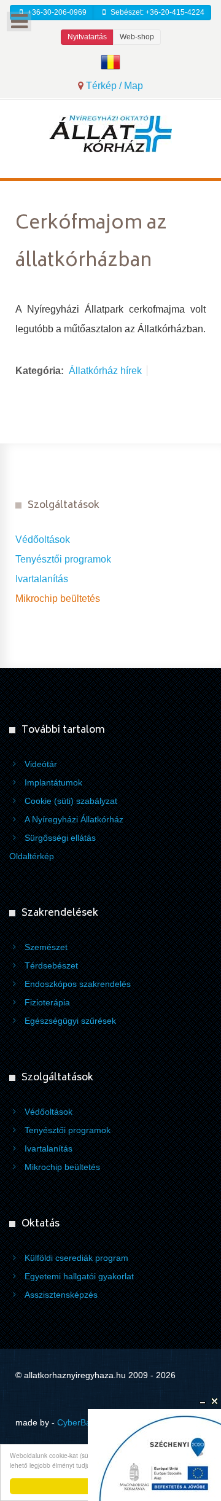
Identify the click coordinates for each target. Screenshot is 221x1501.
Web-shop (137, 37)
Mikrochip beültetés (57, 598)
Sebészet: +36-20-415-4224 (156, 12)
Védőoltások (42, 539)
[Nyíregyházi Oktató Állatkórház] (110, 133)
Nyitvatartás (87, 37)
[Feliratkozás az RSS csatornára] (201, 204)
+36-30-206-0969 (56, 12)
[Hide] (202, 1401)
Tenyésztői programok (63, 559)
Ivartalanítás (41, 579)
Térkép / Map (113, 85)
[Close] (215, 1401)
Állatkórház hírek (105, 370)
